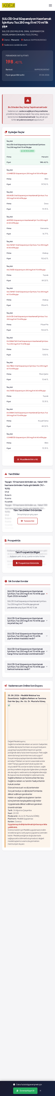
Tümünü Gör (29, 521)
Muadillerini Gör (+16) (29, 459)
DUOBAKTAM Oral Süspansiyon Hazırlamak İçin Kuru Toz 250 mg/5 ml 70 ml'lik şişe (27, 342)
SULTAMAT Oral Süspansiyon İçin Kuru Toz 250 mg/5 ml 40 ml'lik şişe (27, 246)
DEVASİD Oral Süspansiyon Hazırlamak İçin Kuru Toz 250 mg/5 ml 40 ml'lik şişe (27, 196)
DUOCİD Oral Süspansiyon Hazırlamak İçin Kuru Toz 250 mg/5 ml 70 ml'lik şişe (27, 317)
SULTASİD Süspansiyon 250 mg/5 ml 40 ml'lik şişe (26, 390)
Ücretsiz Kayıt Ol (27, 1091)
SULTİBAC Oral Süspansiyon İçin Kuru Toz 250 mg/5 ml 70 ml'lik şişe (27, 367)
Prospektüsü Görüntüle (28, 563)
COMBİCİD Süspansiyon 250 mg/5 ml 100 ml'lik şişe (27, 173)
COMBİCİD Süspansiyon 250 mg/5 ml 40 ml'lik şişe (26, 437)
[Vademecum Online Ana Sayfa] (8, 5)
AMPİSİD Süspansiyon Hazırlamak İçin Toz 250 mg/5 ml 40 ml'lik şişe (27, 221)
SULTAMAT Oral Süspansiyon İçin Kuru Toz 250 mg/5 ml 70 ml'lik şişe (27, 293)
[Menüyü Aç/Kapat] (50, 5)
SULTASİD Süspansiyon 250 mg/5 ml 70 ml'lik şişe (26, 269)
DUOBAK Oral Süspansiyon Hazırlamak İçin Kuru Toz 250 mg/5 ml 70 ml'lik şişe (27, 413)
